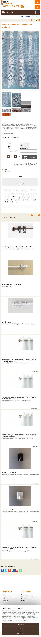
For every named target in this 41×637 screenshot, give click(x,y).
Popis (20, 176)
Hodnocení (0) (20, 183)
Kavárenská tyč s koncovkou (11, 284)
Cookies (23, 600)
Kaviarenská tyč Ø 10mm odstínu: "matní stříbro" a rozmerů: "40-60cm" (19, 435)
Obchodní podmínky (27, 597)
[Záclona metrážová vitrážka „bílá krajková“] (20, 89)
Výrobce (20, 180)
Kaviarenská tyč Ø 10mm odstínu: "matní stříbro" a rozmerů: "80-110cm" (19, 397)
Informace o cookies (21, 620)
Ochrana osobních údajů (28, 599)
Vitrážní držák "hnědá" (9, 472)
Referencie (6, 599)
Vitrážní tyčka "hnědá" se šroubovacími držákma (18, 247)
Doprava (5, 600)
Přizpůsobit (20, 629)
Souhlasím (20, 624)
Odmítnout (20, 633)
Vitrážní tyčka (6, 322)
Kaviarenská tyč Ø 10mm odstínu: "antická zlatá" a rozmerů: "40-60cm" (19, 548)
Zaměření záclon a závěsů (11, 597)
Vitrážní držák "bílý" (8, 510)
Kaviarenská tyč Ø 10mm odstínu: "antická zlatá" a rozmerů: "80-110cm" (19, 360)
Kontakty (24, 595)
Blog (4, 595)
